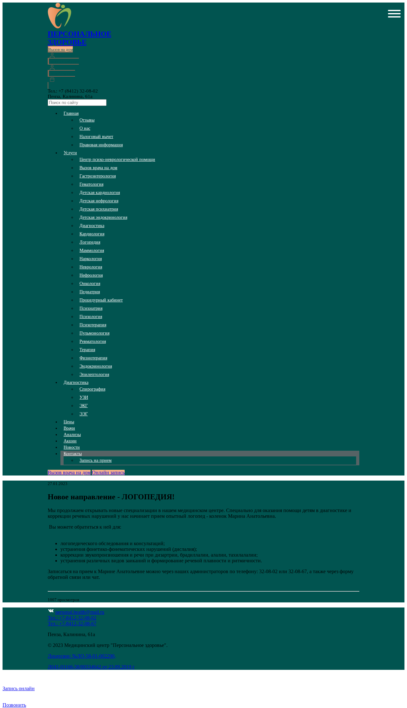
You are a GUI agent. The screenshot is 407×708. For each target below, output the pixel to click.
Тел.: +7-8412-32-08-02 (72, 618)
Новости (72, 447)
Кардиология (91, 234)
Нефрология (91, 275)
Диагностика (91, 225)
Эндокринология (95, 366)
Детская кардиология (99, 192)
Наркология (90, 258)
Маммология (91, 250)
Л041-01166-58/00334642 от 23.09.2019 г (91, 667)
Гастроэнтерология (97, 176)
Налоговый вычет (96, 136)
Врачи (69, 428)
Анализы (72, 434)
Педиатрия (89, 291)
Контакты (73, 453)
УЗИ (83, 397)
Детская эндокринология (103, 217)
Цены (69, 422)
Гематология (91, 184)
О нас (84, 128)
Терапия (87, 349)
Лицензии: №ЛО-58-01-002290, (82, 656)
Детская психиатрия (98, 209)
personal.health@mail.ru (79, 612)
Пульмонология (94, 333)
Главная (71, 113)
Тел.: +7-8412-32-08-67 (72, 623)
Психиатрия (90, 308)
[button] (394, 14)
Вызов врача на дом (98, 167)
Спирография (92, 389)
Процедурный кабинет (101, 300)
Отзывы (86, 120)
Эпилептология (94, 374)
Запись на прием (95, 460)
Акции (70, 441)
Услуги (70, 152)
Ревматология (92, 341)
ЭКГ (83, 405)
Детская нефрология (98, 200)
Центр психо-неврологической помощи (117, 159)
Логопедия (89, 242)
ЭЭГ (83, 414)
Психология (90, 316)
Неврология (90, 267)
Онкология (89, 283)
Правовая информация (101, 144)
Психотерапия (92, 325)
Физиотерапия (93, 358)
